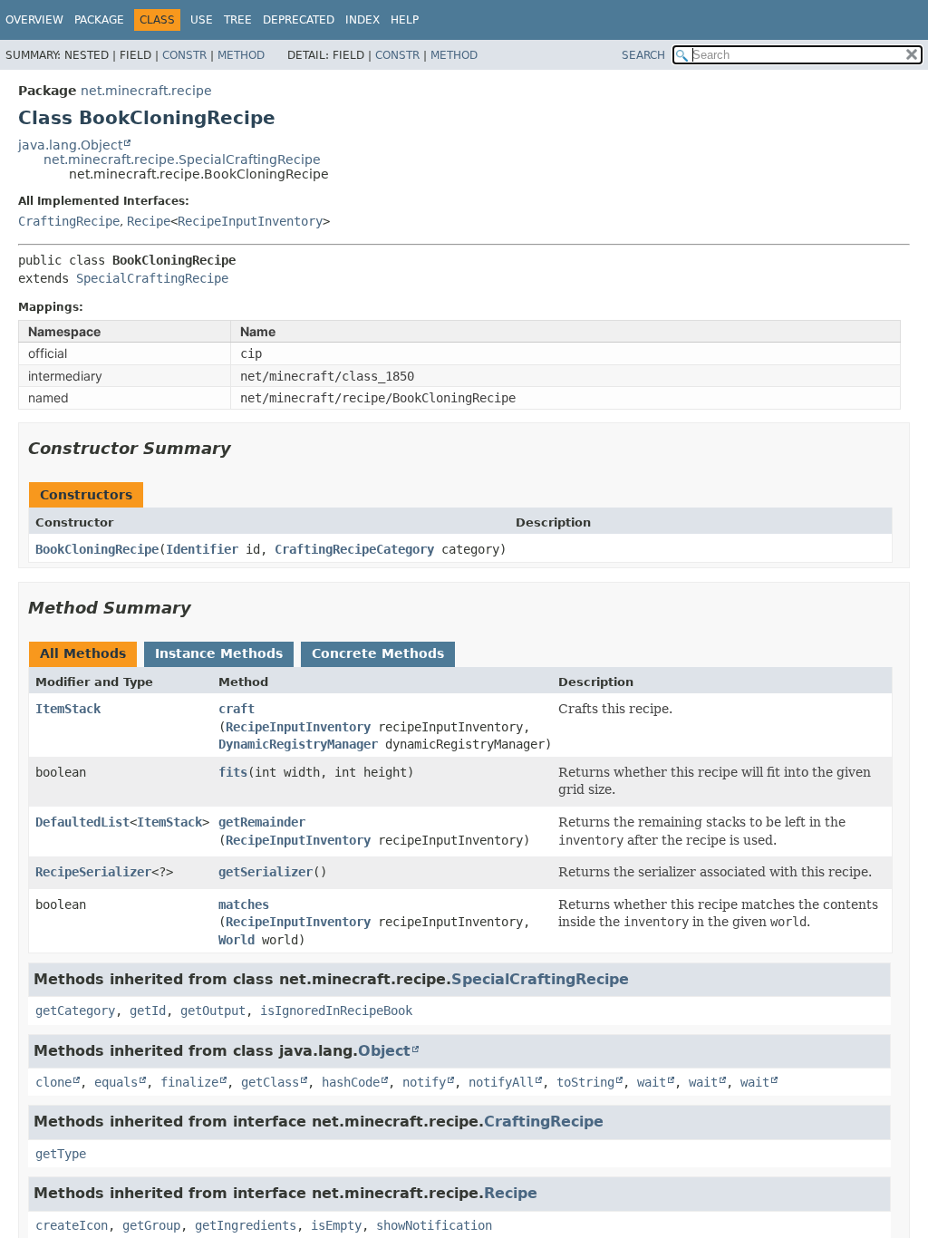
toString (585, 1082)
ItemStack (68, 708)
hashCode (351, 1082)
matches (243, 904)
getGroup (151, 1225)
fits (232, 772)
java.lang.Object (70, 145)
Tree (238, 20)
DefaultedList (82, 822)
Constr (184, 55)
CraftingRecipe (69, 221)
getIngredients (245, 1225)
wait (651, 1082)
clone (53, 1082)
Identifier (202, 549)
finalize (189, 1082)
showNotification (434, 1225)
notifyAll (501, 1082)
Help (405, 20)
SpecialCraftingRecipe (152, 278)
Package (99, 20)
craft (236, 708)
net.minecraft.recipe (146, 90)
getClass (270, 1082)
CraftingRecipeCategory (354, 549)
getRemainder (261, 822)
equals (116, 1082)
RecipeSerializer (93, 872)
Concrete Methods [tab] (378, 653)
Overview (34, 20)
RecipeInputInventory (250, 221)
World (236, 940)
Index (362, 20)
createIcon (71, 1225)
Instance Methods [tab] (219, 653)
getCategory (75, 1010)
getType (60, 1153)
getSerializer (265, 872)
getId (148, 1010)
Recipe (148, 221)
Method (241, 55)
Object (384, 1050)
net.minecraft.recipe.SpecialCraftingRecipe (182, 159)
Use (201, 20)
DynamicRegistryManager (298, 744)
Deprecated (298, 20)
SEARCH (643, 55)
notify (424, 1082)
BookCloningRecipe (97, 549)
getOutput (213, 1010)
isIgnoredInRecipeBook (336, 1010)
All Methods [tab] (83, 653)
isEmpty (336, 1225)
